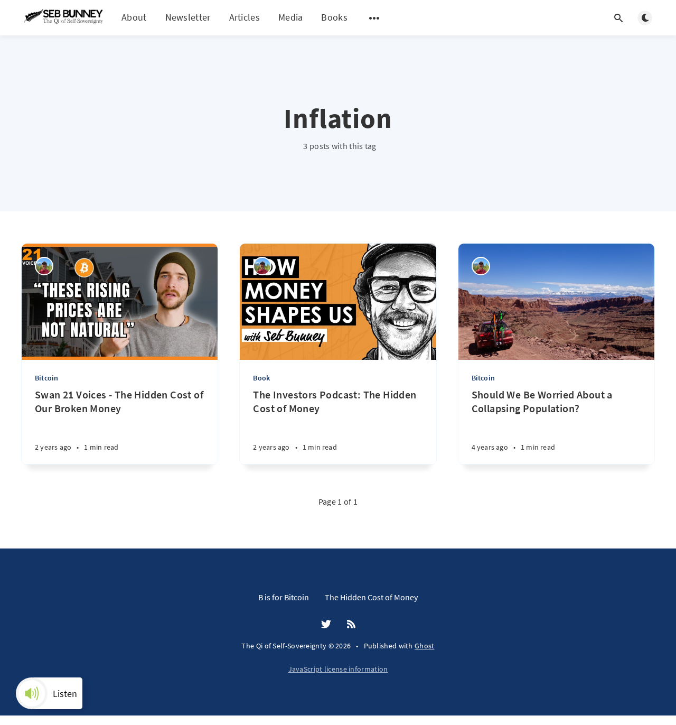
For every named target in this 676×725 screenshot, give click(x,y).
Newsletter (188, 17)
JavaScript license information (338, 669)
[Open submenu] (374, 18)
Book (261, 378)
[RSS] (351, 624)
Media (290, 17)
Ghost (425, 645)
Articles (244, 17)
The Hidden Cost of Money (371, 597)
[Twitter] (326, 624)
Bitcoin (46, 378)
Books (334, 17)
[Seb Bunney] (44, 266)
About (134, 17)
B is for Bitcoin (283, 597)
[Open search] (618, 18)
